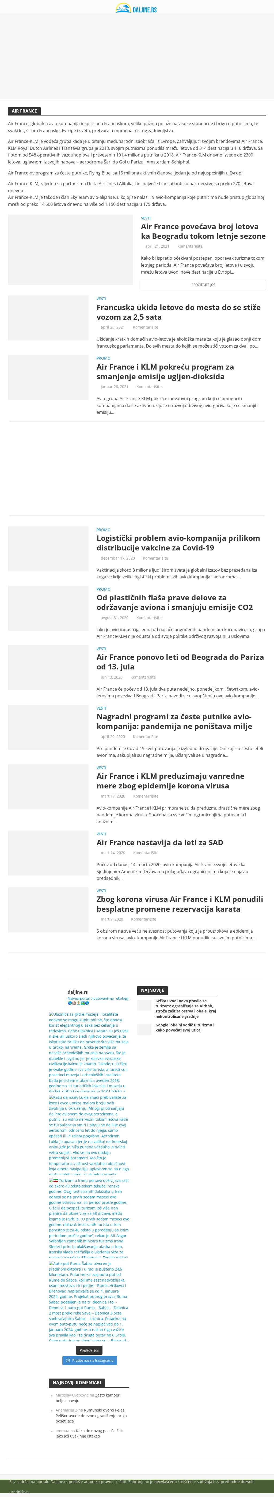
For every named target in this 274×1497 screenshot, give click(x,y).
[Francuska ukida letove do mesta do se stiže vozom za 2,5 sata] (48, 317)
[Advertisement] (137, 56)
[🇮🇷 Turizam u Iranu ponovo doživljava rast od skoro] (89, 1218)
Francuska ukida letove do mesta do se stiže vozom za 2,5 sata (179, 312)
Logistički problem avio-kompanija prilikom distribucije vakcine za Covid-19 (178, 542)
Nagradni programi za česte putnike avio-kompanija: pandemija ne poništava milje (174, 721)
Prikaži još (137, 965)
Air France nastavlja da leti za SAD (160, 842)
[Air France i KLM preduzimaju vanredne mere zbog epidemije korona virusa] (48, 786)
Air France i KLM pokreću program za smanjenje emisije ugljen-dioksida (165, 371)
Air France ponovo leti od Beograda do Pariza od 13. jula (180, 661)
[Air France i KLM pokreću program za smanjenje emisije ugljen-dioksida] (48, 377)
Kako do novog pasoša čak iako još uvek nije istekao (89, 1433)
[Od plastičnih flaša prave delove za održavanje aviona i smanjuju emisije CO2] (48, 608)
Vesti (146, 218)
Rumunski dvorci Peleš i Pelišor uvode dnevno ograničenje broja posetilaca (91, 1415)
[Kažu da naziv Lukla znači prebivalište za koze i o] (89, 1135)
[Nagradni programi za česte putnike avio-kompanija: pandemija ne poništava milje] (48, 727)
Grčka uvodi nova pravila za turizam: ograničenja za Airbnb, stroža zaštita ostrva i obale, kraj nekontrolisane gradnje (185, 1008)
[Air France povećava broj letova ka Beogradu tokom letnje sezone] (70, 249)
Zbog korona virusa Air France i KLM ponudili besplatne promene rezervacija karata (180, 903)
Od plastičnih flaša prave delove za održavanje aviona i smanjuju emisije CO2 (175, 602)
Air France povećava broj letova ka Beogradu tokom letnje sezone (203, 231)
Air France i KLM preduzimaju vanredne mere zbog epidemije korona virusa (171, 780)
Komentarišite (190, 246)
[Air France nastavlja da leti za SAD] (48, 853)
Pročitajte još (203, 284)
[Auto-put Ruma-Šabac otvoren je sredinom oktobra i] (89, 1301)
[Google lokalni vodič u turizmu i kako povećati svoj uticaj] (144, 1028)
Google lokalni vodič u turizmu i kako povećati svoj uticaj (184, 1027)
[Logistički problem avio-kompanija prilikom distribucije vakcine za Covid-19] (48, 548)
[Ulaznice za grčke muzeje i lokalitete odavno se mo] (89, 1052)
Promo (104, 358)
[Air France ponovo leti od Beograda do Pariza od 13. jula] (48, 667)
